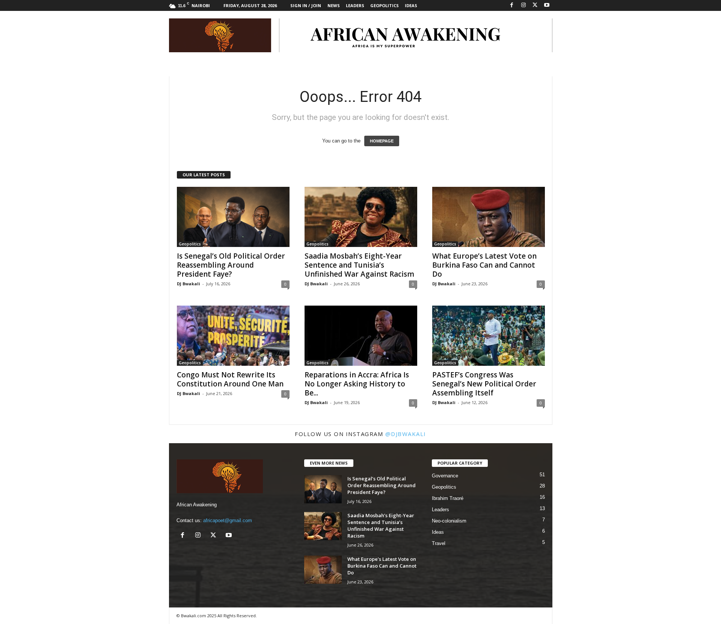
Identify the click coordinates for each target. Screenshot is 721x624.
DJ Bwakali (188, 283)
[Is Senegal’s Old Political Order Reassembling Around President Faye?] (233, 217)
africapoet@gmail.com (227, 520)
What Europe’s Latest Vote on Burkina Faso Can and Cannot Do (484, 265)
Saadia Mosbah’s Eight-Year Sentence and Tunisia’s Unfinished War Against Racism (359, 265)
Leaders (355, 5)
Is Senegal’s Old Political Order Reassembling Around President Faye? (231, 265)
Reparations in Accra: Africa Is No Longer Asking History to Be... (357, 384)
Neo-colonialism (449, 521)
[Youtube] (546, 5)
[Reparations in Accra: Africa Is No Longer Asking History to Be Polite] (361, 336)
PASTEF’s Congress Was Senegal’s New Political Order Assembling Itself (484, 384)
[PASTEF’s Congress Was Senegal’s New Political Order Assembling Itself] (488, 336)
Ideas (411, 5)
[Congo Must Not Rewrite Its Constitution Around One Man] (233, 336)
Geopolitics (384, 5)
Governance (445, 476)
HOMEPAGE (382, 141)
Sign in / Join (305, 5)
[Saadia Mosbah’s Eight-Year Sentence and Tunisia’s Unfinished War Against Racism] (361, 217)
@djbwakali (405, 434)
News (333, 5)
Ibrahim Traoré (447, 498)
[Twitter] (535, 5)
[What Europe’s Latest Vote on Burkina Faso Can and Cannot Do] (488, 217)
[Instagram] (523, 5)
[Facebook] (511, 5)
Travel (438, 543)
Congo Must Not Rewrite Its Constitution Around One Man (230, 379)
